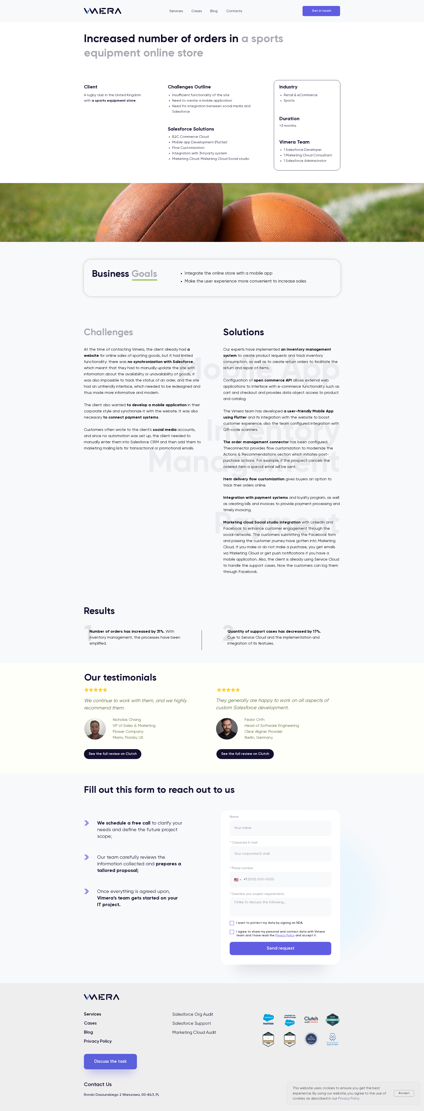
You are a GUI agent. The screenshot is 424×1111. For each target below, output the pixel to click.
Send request (280, 948)
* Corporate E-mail (243, 842)
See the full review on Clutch (113, 754)
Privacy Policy (285, 935)
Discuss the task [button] (110, 1061)
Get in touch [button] (321, 10)
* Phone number (241, 868)
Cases (90, 1023)
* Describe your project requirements (257, 894)
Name (234, 816)
